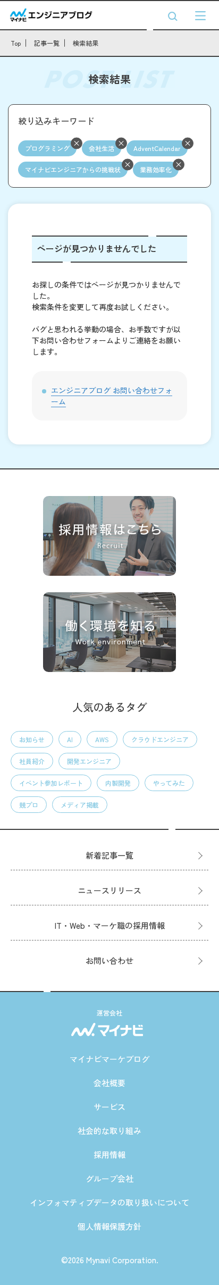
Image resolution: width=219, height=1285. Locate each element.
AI (70, 739)
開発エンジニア (89, 761)
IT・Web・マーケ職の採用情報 (110, 925)
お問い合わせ (109, 960)
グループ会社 (109, 1178)
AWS (102, 739)
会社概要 (109, 1082)
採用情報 (109, 1154)
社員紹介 (32, 761)
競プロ (28, 804)
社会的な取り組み (109, 1130)
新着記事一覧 (109, 855)
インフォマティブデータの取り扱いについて (109, 1202)
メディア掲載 (80, 804)
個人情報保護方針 (109, 1226)
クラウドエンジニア (160, 739)
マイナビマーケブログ (109, 1058)
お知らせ (32, 739)
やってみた (169, 782)
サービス (109, 1106)
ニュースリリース (109, 890)
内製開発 (118, 782)
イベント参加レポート (51, 782)
